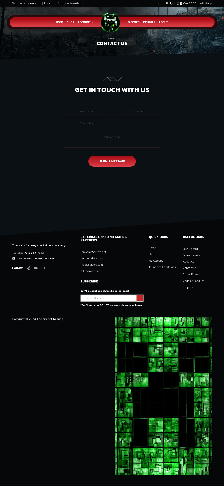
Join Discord (190, 249)
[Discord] (167, 3)
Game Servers (191, 255)
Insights (149, 22)
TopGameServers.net (93, 252)
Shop (70, 22)
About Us (188, 261)
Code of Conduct (193, 281)
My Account (156, 260)
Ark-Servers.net (90, 271)
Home (60, 22)
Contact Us (190, 268)
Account (84, 22)
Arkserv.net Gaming (50, 319)
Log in (158, 3)
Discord (134, 22)
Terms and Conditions (162, 267)
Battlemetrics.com (91, 258)
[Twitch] (171, 3)
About (163, 22)
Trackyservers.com (91, 265)
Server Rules (190, 274)
